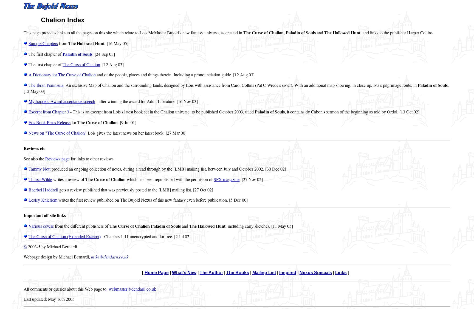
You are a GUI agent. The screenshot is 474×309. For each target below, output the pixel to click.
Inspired (287, 272)
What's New (184, 272)
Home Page (157, 272)
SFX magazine (226, 179)
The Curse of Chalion (81, 64)
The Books (237, 272)
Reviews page (57, 159)
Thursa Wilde (40, 179)
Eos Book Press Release (49, 122)
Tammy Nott (39, 169)
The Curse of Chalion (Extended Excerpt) (65, 236)
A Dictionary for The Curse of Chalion (62, 74)
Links (341, 272)
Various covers (41, 226)
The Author (211, 272)
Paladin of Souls (77, 54)
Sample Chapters (43, 43)
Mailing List (264, 272)
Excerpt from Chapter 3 (49, 112)
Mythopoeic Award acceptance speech (62, 101)
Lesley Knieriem (43, 200)
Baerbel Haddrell (43, 190)
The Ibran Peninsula (46, 85)
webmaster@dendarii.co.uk (132, 289)
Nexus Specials (316, 272)
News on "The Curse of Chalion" (58, 133)
